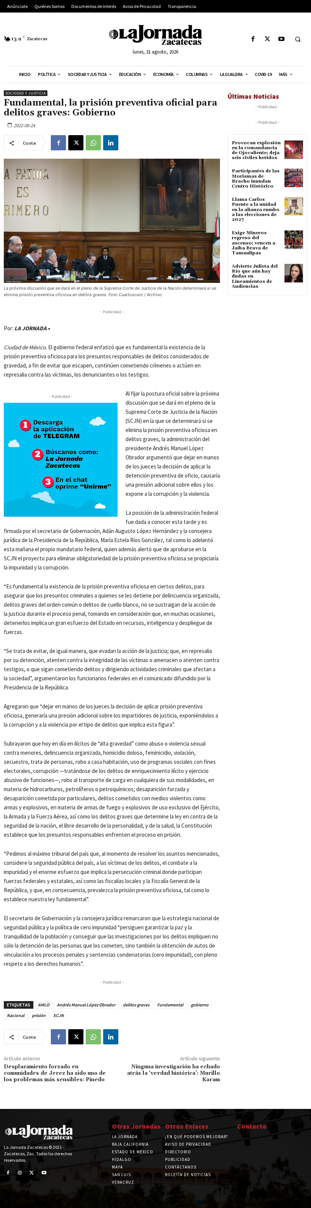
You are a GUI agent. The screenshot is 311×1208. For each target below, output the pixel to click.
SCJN (58, 1015)
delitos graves (136, 1005)
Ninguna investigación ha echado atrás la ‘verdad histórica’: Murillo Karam (173, 1073)
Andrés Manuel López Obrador (86, 1005)
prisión (39, 1015)
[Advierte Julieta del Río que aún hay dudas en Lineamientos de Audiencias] (293, 273)
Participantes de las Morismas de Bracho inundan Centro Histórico (256, 178)
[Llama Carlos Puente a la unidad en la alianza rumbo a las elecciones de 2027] (293, 206)
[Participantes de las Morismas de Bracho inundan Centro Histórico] (293, 178)
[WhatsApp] (93, 142)
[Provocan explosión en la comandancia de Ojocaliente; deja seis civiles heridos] (293, 149)
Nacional (15, 1015)
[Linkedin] (110, 142)
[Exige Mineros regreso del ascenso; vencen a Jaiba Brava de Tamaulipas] (293, 239)
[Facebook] (253, 39)
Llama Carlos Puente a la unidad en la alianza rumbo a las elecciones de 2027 (256, 209)
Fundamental (170, 1005)
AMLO (43, 1005)
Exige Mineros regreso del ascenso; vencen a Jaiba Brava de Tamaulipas (253, 243)
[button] (297, 39)
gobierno (200, 1005)
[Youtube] (281, 39)
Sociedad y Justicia (25, 93)
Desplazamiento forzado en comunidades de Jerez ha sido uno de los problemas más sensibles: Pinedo (55, 1073)
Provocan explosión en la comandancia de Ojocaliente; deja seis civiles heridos (256, 150)
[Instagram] (20, 1173)
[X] (267, 39)
